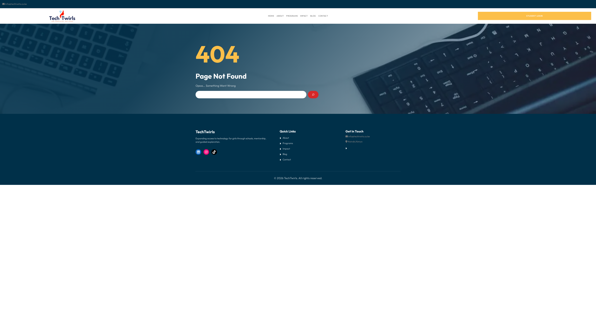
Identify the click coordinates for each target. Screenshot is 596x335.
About (286, 137)
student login (534, 16)
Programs (288, 143)
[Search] (313, 94)
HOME (271, 16)
